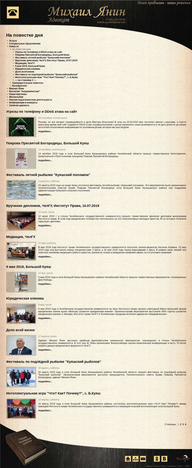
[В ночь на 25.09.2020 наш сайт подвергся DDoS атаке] (21, 127)
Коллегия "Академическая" (24, 91)
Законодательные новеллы (27, 83)
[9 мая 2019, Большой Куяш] (21, 282)
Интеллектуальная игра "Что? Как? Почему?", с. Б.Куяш (46, 77)
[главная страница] (128, 458)
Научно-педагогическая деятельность (30, 99)
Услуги (13, 40)
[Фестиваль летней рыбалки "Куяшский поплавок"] (21, 190)
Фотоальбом (16, 97)
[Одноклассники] (157, 458)
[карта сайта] (135, 458)
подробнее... (45, 131)
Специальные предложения (24, 43)
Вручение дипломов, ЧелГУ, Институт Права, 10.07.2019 (46, 60)
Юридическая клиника (27, 69)
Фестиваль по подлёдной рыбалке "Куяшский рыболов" (46, 74)
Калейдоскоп (19, 85)
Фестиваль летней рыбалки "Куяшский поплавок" (43, 57)
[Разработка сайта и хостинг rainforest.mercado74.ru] (183, 458)
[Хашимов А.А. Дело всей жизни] (21, 345)
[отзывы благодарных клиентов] (26, 443)
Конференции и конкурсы (23, 102)
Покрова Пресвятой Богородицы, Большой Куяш (42, 55)
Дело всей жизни (24, 71)
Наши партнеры (18, 94)
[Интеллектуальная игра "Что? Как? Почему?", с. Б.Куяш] (21, 408)
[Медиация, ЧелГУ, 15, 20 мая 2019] (21, 251)
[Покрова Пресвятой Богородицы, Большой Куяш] (21, 158)
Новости (14, 46)
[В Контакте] (164, 458)
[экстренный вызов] (13, 12)
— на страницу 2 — (25, 80)
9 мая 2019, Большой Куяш (30, 66)
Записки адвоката (19, 105)
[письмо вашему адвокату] (143, 458)
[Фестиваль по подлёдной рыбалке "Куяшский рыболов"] (21, 377)
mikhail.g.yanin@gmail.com (111, 22)
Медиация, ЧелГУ (24, 63)
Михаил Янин (16, 88)
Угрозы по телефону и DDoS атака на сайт (38, 52)
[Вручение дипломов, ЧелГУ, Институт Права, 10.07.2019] (21, 221)
